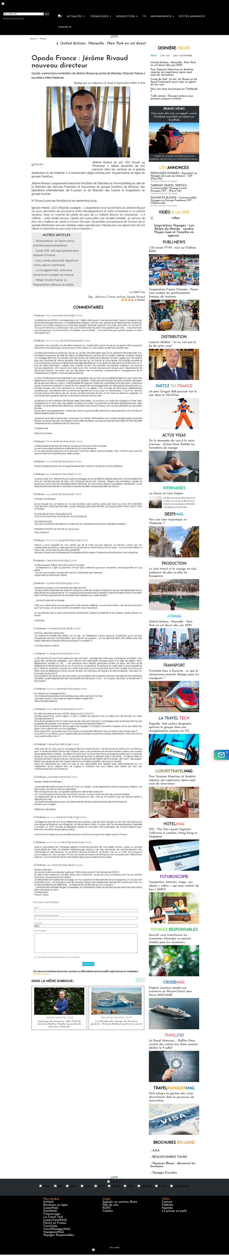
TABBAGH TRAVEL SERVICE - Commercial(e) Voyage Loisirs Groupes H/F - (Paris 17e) (169, 188)
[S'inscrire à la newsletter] (221, 755)
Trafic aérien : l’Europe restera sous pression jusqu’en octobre (172, 97)
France (111, 297)
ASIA (156, 1150)
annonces (174, 168)
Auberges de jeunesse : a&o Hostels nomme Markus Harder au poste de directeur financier (59, 1024)
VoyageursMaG (53, 1232)
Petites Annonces (192, 16)
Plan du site (110, 1205)
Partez (174, 386)
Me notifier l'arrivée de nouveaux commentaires (58, 957)
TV (144, 16)
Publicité (167, 1205)
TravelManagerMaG (56, 1229)
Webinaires (174, 488)
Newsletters (127, 16)
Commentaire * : (41, 931)
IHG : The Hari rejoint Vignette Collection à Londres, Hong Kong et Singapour (173, 833)
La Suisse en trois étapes (166, 493)
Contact (167, 1202)
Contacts (64, 27)
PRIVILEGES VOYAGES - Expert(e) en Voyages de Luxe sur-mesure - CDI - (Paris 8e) (174, 176)
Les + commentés (182, 55)
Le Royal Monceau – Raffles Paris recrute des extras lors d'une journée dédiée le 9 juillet (173, 1044)
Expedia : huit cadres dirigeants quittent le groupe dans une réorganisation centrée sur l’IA (170, 727)
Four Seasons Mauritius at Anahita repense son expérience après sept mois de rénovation (172, 72)
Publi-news (174, 242)
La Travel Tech (53, 1217)
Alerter (79, 315)
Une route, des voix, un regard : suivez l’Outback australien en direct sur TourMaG (174, 116)
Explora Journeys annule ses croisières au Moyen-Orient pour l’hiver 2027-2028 (170, 991)
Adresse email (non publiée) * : (47, 915)
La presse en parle (174, 1211)
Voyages (174, 930)
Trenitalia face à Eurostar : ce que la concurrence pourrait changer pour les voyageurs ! (174, 675)
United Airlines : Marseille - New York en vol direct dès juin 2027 (82, 43)
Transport (174, 666)
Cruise (174, 982)
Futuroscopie (174, 877)
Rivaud (140, 297)
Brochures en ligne (55, 1205)
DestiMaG (50, 1211)
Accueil (33, 39)
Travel (174, 1035)
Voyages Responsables (58, 1235)
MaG (174, 771)
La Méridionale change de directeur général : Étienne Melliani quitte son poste (116, 1022)
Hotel (174, 824)
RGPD (106, 1208)
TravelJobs (50, 1226)
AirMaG (48, 1202)
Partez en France (54, 1223)
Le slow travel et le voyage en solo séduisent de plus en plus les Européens (172, 572)
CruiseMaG (50, 1208)
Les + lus (165, 55)
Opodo (131, 297)
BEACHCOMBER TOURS (169, 1157)
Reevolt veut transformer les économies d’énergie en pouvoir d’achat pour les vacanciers (170, 939)
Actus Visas (174, 435)
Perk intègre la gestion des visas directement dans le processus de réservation (171, 1097)
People (43, 39)
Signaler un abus (41, 974)
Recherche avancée (13, 18)
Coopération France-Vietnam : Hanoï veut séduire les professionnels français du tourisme (173, 293)
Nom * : (37, 908)
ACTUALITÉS (76, 16)
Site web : (38, 923)
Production (174, 564)
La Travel (174, 718)
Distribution (174, 337)
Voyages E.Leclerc (164, 1172)
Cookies (107, 1211)
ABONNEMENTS (162, 16)
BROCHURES (174, 1143)
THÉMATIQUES (100, 16)
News (154, 55)
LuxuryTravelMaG (55, 1220)
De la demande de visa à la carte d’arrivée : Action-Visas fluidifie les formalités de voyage (172, 444)
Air (174, 616)
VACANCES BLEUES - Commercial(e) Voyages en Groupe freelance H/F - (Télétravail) (174, 200)
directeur (100, 297)
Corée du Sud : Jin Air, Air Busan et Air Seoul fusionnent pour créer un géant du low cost (174, 82)
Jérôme (121, 297)
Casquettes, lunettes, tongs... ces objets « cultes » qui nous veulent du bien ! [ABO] (174, 886)
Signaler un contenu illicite (119, 1202)
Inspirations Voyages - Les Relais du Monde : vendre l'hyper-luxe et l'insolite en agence (174, 230)
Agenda (167, 1208)
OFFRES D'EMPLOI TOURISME (164, 181)
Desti (174, 514)
